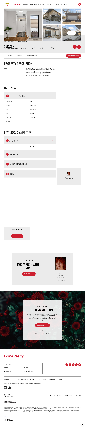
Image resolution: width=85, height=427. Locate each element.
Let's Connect (56, 4)
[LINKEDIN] (73, 364)
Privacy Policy (78, 395)
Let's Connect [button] (60, 379)
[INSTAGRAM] (70, 364)
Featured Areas (33, 4)
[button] (73, 56)
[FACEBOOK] (66, 364)
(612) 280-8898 (64, 4)
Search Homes (41, 4)
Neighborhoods (32, 379)
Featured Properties (21, 379)
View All (71, 32)
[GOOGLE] (76, 364)
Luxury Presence (58, 395)
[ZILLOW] (79, 364)
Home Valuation (49, 4)
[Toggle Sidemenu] (79, 4)
